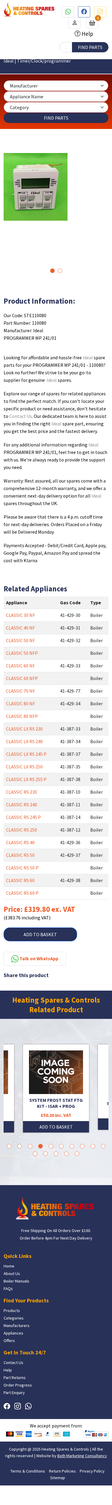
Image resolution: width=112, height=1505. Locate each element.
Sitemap (57, 1477)
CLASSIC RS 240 (21, 805)
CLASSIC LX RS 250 (24, 767)
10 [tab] (103, 1146)
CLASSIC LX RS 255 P (26, 779)
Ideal (88, 357)
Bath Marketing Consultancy (82, 1455)
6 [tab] (61, 1146)
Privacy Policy (92, 1471)
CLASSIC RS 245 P (23, 817)
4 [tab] (40, 1146)
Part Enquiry (14, 1392)
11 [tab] (35, 1153)
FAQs (8, 1288)
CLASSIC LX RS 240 (24, 741)
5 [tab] (51, 1146)
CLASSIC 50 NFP (22, 653)
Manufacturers (17, 1325)
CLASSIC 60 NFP (22, 678)
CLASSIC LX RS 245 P (26, 754)
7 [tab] (72, 1146)
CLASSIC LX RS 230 (24, 729)
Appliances (13, 1333)
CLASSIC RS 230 (21, 792)
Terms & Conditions (27, 1471)
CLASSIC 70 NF (20, 691)
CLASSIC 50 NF (20, 640)
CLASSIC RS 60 (20, 880)
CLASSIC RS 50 (20, 855)
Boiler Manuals (16, 1281)
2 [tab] (60, 270)
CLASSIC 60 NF (20, 666)
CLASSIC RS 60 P (22, 893)
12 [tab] (45, 1153)
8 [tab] (82, 1146)
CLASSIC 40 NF (20, 628)
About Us (12, 1273)
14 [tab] (66, 1153)
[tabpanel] (56, 187)
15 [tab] (77, 1153)
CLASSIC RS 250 (21, 830)
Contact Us (20, 416)
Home (9, 1266)
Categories (14, 1318)
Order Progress (18, 1385)
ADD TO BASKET (40, 934)
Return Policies (62, 1471)
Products (12, 1310)
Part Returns (15, 1377)
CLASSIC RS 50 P (22, 868)
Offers (9, 1340)
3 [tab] (30, 1146)
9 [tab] (92, 1146)
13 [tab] (56, 1153)
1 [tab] (52, 270)
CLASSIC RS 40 (20, 842)
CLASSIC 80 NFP (22, 716)
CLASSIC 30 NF (20, 615)
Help (86, 33)
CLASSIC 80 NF (20, 703)
